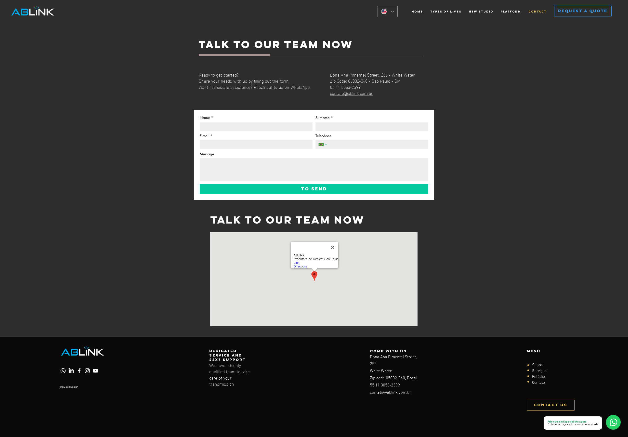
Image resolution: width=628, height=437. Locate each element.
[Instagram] (87, 371)
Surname (324, 118)
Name (206, 118)
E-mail (206, 136)
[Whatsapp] (63, 371)
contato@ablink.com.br (351, 93)
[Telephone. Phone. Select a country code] (323, 144)
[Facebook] (79, 371)
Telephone (323, 136)
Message (207, 154)
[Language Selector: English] (388, 11)
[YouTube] (95, 371)
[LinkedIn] (71, 371)
